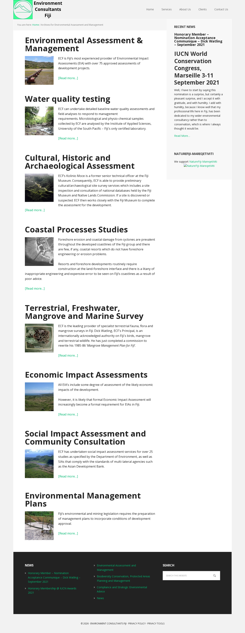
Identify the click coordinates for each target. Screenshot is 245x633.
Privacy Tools (155, 623)
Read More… (182, 136)
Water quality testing (67, 98)
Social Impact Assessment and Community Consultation (85, 437)
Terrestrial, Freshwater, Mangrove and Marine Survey (84, 311)
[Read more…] (68, 78)
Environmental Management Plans (83, 499)
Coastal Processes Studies (76, 229)
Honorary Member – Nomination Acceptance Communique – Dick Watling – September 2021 (198, 39)
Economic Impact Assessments (86, 374)
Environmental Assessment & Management (84, 44)
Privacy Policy (137, 623)
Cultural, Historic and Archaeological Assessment (80, 161)
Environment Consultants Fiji (38, 9)
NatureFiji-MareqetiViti (203, 161)
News (100, 598)
